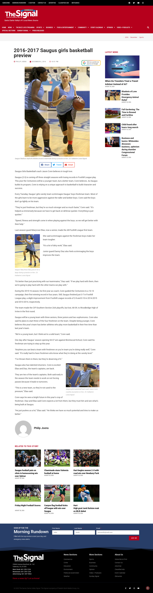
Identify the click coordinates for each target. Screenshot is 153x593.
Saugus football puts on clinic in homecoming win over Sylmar (26, 473)
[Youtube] (138, 3)
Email (98, 528)
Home (4, 27)
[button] (148, 27)
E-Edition (32, 3)
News (10, 27)
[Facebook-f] (125, 588)
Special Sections (8, 31)
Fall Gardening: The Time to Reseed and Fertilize (130, 112)
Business (49, 27)
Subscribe (6, 3)
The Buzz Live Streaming (25, 27)
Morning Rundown (19, 3)
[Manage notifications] (148, 588)
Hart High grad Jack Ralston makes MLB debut (86, 508)
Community (82, 27)
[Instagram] (143, 3)
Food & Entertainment (65, 27)
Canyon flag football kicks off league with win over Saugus (56, 508)
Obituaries (75, 3)
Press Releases (38, 31)
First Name (56, 528)
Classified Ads (63, 3)
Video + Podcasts (123, 27)
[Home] (122, 37)
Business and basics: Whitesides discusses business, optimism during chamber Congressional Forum (130, 146)
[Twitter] (134, 3)
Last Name (78, 528)
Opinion (110, 27)
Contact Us (42, 3)
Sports (39, 27)
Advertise (52, 3)
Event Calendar (97, 27)
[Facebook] (129, 3)
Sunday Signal (22, 31)
